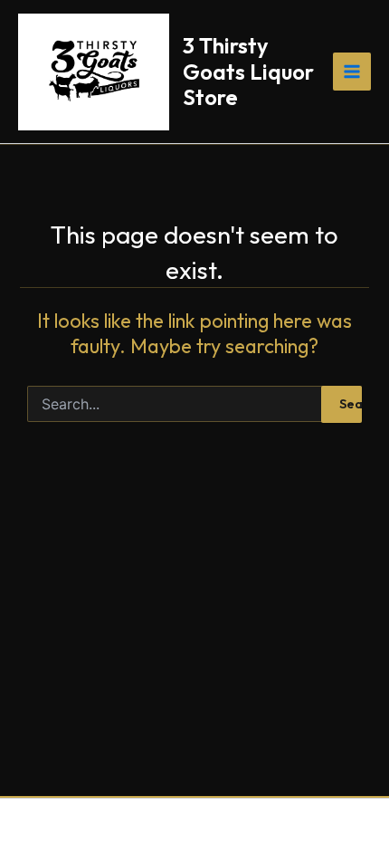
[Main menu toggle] (352, 72)
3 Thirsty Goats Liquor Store (248, 71)
